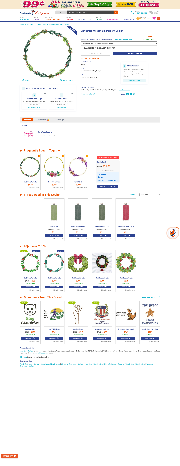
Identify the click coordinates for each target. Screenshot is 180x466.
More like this (33, 187)
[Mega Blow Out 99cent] (90, 4)
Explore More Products (150, 297)
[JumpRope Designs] (28, 134)
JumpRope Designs (26, 351)
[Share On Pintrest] (134, 94)
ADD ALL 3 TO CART (106, 186)
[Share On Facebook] (131, 94)
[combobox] (90, 12)
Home (22, 24)
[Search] (116, 12)
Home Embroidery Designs (114, 364)
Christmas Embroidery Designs (72, 364)
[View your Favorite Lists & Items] (154, 18)
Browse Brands (40, 24)
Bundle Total (101, 162)
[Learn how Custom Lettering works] (45, 94)
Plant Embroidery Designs (93, 364)
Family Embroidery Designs (30, 364)
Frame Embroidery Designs (50, 364)
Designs (29, 24)
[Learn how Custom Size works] (72, 94)
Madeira (133, 195)
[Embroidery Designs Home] (34, 12)
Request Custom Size (123, 39)
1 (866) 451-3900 (141, 13)
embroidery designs (41, 353)
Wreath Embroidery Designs (135, 364)
